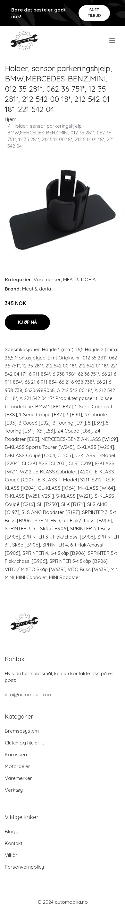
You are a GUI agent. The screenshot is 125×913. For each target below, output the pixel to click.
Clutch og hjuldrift (24, 743)
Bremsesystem (22, 731)
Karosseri (16, 754)
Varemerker (47, 279)
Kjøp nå (27, 322)
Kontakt (13, 843)
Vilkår (11, 855)
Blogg (12, 831)
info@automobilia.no (28, 694)
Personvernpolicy (24, 867)
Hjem (10, 119)
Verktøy (14, 790)
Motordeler (17, 766)
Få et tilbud (94, 12)
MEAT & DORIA (79, 279)
